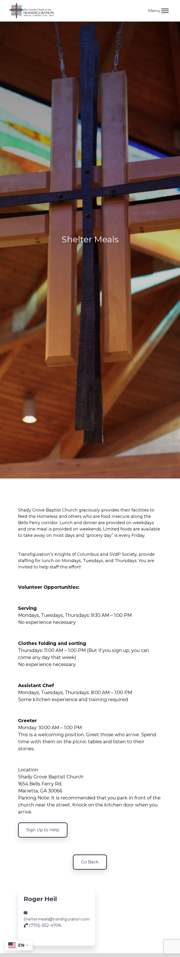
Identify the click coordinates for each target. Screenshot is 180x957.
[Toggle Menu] (165, 10)
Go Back (90, 862)
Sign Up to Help (42, 829)
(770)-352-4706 (44, 925)
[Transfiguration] (31, 10)
